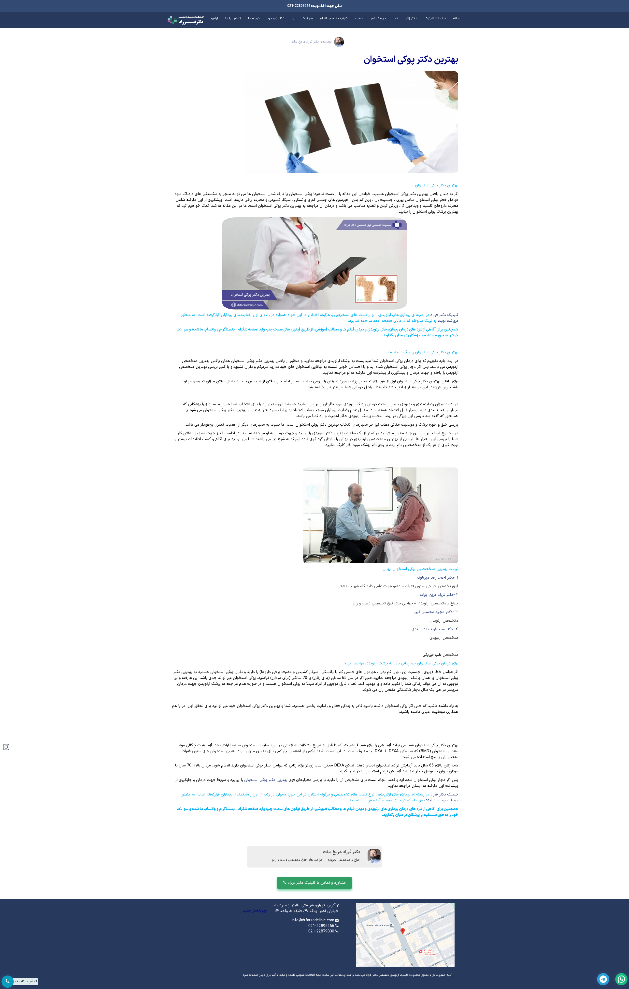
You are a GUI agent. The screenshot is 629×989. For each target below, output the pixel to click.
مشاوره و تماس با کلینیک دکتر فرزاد (316, 883)
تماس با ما (233, 18)
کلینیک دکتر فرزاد (444, 315)
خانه (456, 18)
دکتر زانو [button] (411, 18)
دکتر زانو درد (276, 18)
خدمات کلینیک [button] (435, 18)
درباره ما (254, 18)
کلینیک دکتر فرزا (445, 794)
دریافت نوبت (448, 321)
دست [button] (359, 18)
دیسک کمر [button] (378, 18)
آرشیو (214, 18)
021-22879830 (321, 931)
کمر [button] (395, 18)
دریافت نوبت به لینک (441, 800)
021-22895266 (321, 926)
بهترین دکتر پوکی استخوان (266, 780)
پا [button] (293, 18)
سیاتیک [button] (307, 18)
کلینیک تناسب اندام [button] (334, 18)
